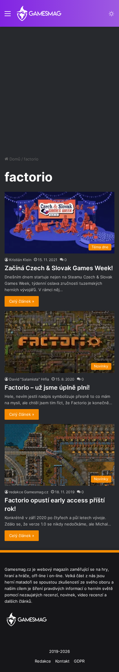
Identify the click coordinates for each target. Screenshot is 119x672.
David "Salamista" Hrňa (29, 379)
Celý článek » (21, 301)
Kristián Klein (20, 259)
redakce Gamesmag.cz (29, 492)
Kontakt (62, 661)
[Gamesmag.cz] (39, 13)
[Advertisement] (59, 89)
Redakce (43, 661)
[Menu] (8, 15)
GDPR (79, 661)
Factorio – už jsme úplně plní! (47, 387)
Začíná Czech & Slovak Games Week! (59, 268)
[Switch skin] (111, 15)
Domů (14, 159)
